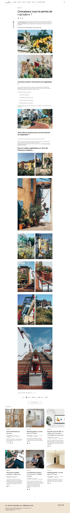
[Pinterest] (61, 505)
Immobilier (20, 7)
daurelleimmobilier (9, 435)
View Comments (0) (34, 402)
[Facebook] (59, 505)
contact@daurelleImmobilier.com (16, 508)
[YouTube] (63, 505)
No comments (18, 436)
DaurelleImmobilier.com (27, 508)
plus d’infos (34, 392)
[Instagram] (58, 505)
